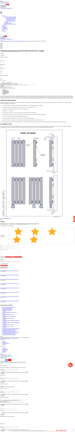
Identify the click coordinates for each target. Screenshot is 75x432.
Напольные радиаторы (10, 19)
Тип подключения (3, 83)
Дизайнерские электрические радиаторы (9, 331)
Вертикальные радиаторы (11, 18)
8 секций (4, 317)
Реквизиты (4, 351)
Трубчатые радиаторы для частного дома (9, 312)
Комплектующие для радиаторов (10, 23)
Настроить (61, 430)
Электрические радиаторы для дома (8, 330)
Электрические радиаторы (11, 20)
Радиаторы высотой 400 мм (7, 310)
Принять (57, 430)
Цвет (3, 82)
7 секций (4, 315)
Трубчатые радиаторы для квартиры (8, 316)
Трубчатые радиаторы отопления (10, 16)
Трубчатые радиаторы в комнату (8, 326)
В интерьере (4, 28)
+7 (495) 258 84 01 (3, 8)
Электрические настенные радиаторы (9, 334)
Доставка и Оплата (5, 343)
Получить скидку (3, 6)
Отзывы (3, 352)
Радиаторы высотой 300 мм (7, 309)
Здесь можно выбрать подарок (5, 400)
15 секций (4, 325)
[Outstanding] (18, 235)
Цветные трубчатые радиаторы (7, 314)
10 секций (4, 319)
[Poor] (17, 243)
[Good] (52, 235)
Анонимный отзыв (4, 263)
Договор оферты (15, 338)
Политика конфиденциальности (6, 338)
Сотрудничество (5, 29)
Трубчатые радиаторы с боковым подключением (10, 322)
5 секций (4, 311)
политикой (26, 372)
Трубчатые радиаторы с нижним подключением (10, 320)
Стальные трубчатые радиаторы (8, 318)
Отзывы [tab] (4, 94)
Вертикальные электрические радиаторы (9, 329)
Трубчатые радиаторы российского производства (11, 328)
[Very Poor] (33, 243)
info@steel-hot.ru (9, 8)
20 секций (4, 327)
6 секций (4, 313)
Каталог (3, 15)
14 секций (4, 323)
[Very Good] (35, 235)
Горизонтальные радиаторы (11, 17)
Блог (3, 30)
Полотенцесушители (8, 22)
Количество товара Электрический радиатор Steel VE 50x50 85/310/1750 (13, 84)
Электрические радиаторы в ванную (8, 307)
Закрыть (65, 430)
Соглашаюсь (4, 372)
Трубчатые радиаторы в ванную (8, 324)
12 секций (4, 321)
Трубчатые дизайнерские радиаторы (8, 333)
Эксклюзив (6, 21)
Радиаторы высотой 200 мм (7, 308)
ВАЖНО (74, 219)
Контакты (4, 31)
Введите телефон (3, 402)
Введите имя (2, 401)
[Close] (0, 376)
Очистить (16, 83)
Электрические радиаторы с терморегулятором (10, 332)
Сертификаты (4, 27)
